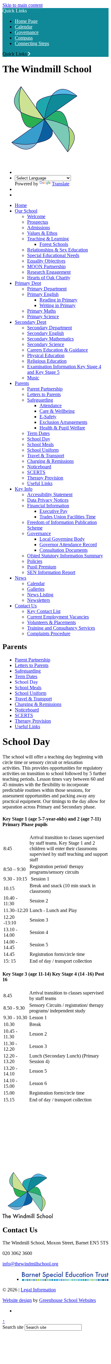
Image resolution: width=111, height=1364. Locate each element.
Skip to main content (22, 5)
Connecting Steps (32, 43)
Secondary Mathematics (50, 338)
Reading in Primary (58, 299)
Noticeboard (39, 466)
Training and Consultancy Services (61, 628)
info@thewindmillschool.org (30, 1263)
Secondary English (45, 333)
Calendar (23, 26)
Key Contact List (43, 611)
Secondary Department (49, 327)
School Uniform (43, 450)
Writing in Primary (57, 305)
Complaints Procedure (48, 633)
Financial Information (48, 505)
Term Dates (38, 433)
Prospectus (37, 222)
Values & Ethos (42, 233)
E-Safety (47, 416)
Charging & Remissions (50, 461)
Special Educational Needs (53, 255)
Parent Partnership (45, 388)
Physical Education (45, 355)
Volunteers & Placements (51, 622)
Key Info (23, 489)
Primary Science (43, 316)
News (20, 578)
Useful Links (39, 483)
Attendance (50, 405)
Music (33, 377)
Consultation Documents (63, 550)
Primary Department (47, 288)
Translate (60, 183)
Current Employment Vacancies (58, 616)
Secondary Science (45, 344)
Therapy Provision (45, 477)
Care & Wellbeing (57, 411)
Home (21, 205)
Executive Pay (53, 511)
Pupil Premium (41, 566)
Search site (12, 1327)
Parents (22, 383)
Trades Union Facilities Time (67, 516)
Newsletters (38, 600)
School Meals (40, 444)
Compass (24, 37)
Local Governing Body (62, 539)
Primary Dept (28, 283)
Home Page (26, 21)
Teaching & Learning (48, 238)
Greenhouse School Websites (67, 1300)
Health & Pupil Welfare (62, 427)
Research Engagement (49, 272)
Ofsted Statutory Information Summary (65, 555)
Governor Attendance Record (68, 544)
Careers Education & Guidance (57, 350)
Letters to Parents (44, 394)
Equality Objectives (46, 261)
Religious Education (47, 361)
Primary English (43, 294)
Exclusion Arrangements (63, 422)
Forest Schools (53, 244)
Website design (17, 1300)
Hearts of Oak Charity (48, 277)
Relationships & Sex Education (57, 249)
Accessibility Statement (49, 494)
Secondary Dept (30, 322)
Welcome (36, 216)
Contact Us (26, 605)
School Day (38, 438)
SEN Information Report (51, 572)
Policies (34, 561)
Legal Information (38, 1289)
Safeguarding (40, 400)
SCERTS (36, 472)
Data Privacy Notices (47, 500)
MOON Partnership (46, 266)
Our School (26, 210)
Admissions (38, 227)
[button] (29, 54)
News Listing (40, 594)
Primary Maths (41, 311)
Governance (27, 32)
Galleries (35, 589)
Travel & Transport (45, 455)
